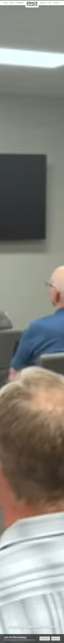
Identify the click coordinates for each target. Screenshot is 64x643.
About (11, 3)
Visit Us (6, 3)
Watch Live (56, 638)
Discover (42, 3)
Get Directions (45, 638)
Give (50, 3)
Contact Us (56, 3)
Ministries (19, 3)
